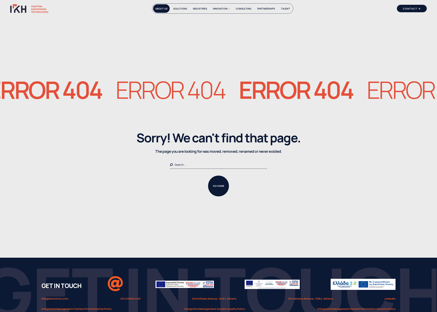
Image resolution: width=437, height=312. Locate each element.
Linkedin (390, 298)
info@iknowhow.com (54, 298)
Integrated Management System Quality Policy (214, 309)
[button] (218, 186)
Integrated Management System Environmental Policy (76, 309)
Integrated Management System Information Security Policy (357, 309)
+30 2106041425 (130, 298)
